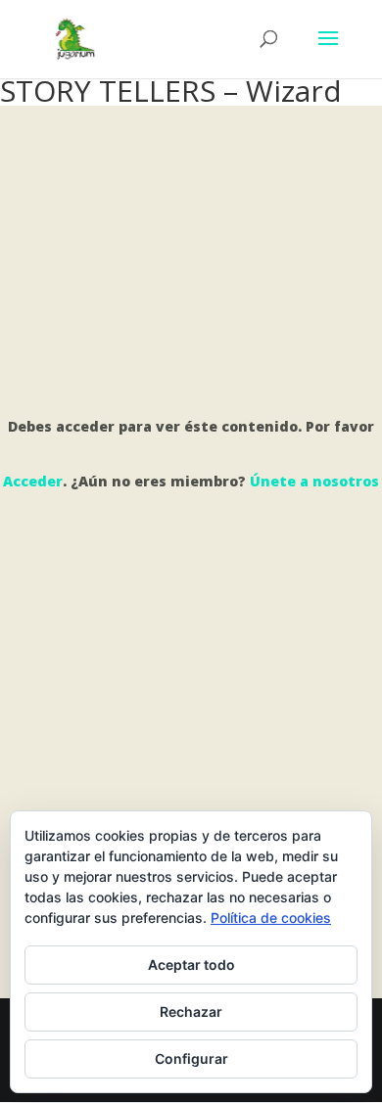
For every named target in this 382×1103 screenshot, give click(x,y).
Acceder (33, 481)
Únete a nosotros (314, 481)
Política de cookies (271, 917)
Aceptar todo (191, 964)
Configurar (191, 1058)
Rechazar (191, 1011)
